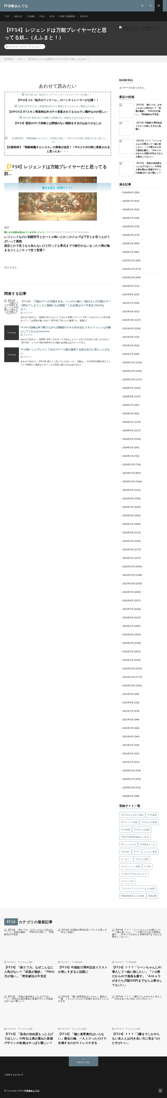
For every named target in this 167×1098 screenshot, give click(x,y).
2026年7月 (128, 200)
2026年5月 (128, 217)
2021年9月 (128, 694)
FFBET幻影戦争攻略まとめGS (135, 837)
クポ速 (147, 866)
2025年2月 (128, 345)
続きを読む (10, 267)
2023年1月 (128, 558)
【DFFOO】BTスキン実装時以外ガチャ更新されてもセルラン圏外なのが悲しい (57, 111)
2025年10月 (128, 277)
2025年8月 (128, 294)
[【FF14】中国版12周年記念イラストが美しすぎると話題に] (126, 128)
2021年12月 (128, 668)
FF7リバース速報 (129, 822)
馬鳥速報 (152, 895)
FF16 (41, 16)
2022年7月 (128, 609)
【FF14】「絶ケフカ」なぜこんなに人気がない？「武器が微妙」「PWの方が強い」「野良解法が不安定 (29, 971)
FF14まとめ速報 (149, 822)
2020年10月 (128, 787)
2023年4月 (128, 532)
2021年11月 (128, 677)
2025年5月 (128, 319)
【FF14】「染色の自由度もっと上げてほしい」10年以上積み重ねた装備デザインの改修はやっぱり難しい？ (28, 1038)
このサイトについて (13, 1074)
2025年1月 (128, 353)
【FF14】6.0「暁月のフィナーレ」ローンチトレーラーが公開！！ (58, 100)
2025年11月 (128, 268)
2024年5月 (128, 421)
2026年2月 (128, 243)
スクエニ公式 (127, 881)
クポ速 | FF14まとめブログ (134, 873)
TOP (6, 16)
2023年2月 (128, 549)
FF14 (51, 16)
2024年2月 (128, 447)
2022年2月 (128, 651)
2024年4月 (128, 430)
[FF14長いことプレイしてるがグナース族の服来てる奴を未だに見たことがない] (11, 354)
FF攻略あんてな (147, 844)
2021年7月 (128, 711)
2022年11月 (128, 575)
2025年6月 (128, 311)
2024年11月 (128, 370)
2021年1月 (128, 762)
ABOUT (18, 16)
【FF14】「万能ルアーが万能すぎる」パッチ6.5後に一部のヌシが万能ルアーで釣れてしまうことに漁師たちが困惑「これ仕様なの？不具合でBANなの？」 (66, 305)
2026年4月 (128, 226)
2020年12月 (128, 770)
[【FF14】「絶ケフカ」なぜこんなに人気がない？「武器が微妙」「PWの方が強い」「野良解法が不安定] (126, 110)
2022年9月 (128, 592)
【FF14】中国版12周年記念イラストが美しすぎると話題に (149, 125)
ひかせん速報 (142, 859)
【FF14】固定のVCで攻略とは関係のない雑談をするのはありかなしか (58, 123)
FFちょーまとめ (128, 844)
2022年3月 (128, 643)
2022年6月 (128, 617)
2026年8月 (128, 192)
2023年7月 (128, 507)
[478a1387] (58, 219)
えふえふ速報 (150, 851)
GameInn (125, 851)
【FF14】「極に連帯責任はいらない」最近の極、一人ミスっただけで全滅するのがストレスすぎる (82, 1038)
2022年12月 (128, 566)
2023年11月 (128, 473)
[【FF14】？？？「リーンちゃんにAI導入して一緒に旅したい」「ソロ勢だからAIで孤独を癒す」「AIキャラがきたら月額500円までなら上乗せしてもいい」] (126, 146)
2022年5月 (128, 626)
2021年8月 (128, 702)
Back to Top (83, 1062)
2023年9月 (128, 490)
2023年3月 (128, 541)
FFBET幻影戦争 (67, 16)
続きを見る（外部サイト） (57, 187)
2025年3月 (128, 336)
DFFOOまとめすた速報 (132, 815)
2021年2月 (128, 753)
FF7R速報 (152, 815)
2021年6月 (128, 719)
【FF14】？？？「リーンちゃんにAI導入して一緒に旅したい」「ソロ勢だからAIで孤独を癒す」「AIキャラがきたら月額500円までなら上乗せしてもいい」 (137, 976)
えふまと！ (37, 47)
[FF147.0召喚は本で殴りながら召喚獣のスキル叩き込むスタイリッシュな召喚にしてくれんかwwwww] (11, 332)
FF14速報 (125, 829)
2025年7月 (128, 302)
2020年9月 (128, 796)
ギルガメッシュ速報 (130, 866)
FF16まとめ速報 (142, 829)
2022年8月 (128, 600)
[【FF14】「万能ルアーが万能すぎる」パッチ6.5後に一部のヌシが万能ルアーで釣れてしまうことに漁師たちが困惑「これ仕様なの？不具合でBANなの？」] (11, 306)
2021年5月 (128, 728)
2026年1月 (128, 251)
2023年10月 (128, 481)
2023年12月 (128, 464)
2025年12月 (128, 260)
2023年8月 (128, 498)
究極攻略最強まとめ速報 (132, 895)
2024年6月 (128, 413)
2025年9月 (128, 285)
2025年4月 (128, 328)
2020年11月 (128, 779)
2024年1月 (128, 456)
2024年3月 (128, 438)
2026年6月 (128, 209)
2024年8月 (128, 396)
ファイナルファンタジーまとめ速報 (138, 888)
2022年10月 (128, 583)
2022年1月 (128, 660)
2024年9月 (128, 387)
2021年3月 (128, 745)
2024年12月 (128, 362)
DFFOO (84, 16)
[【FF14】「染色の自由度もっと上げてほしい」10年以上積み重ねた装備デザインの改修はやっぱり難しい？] (126, 169)
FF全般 (31, 16)
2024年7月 (128, 404)
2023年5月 (128, 524)
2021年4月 (128, 736)
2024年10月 (128, 379)
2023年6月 (128, 515)
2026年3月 (128, 234)
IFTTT (137, 851)
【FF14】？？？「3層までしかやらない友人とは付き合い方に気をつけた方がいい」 (136, 1038)
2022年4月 (128, 634)
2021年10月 (128, 685)
